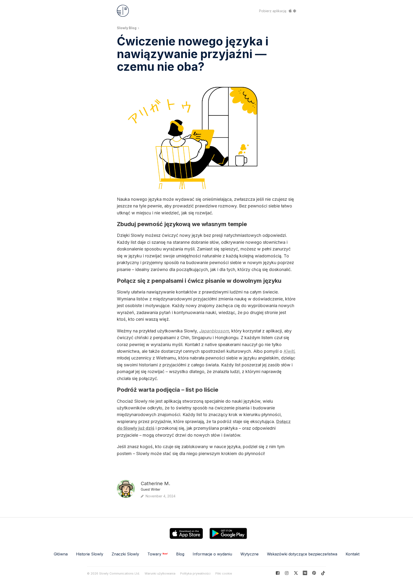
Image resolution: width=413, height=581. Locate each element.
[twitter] (296, 573)
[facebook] (277, 573)
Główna (61, 554)
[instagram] (286, 573)
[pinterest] (305, 573)
